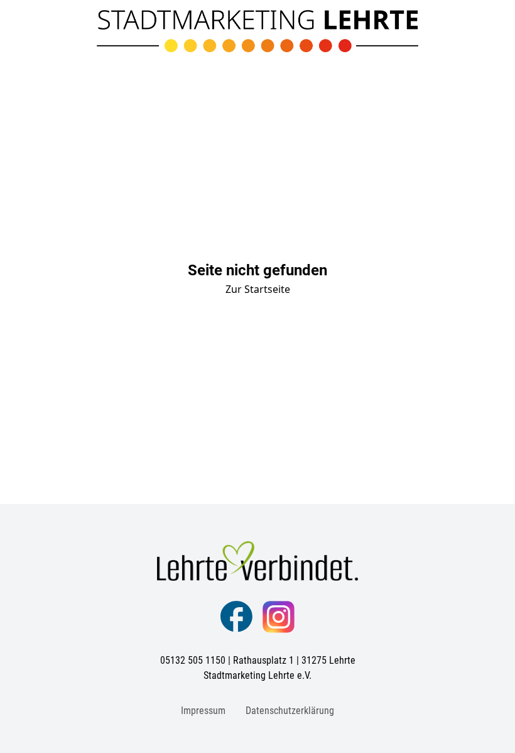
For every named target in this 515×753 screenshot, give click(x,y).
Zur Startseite (257, 289)
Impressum (203, 711)
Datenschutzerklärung (290, 711)
